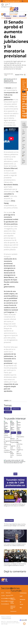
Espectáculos (9, 598)
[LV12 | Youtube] (25, 583)
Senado (7, 409)
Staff (21, 596)
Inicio (2, 593)
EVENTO (15, 473)
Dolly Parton (12, 602)
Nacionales (4, 601)
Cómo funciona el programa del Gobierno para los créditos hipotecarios (8, 443)
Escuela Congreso (9, 520)
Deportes (8, 595)
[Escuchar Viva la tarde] (26, 15)
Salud (7, 604)
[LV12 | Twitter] (25, 580)
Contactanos (23, 593)
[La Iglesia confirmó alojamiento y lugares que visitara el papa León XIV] (12, 435)
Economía (3, 604)
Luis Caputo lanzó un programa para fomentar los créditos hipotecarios (15, 544)
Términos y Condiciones (6, 616)
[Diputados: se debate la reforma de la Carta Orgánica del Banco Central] (19, 435)
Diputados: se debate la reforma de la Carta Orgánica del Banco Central (15, 564)
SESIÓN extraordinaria (10, 500)
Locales (3, 595)
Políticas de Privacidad (6, 618)
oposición (8, 412)
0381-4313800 (4, 624)
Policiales (8, 593)
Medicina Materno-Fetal (12, 607)
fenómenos (13, 611)
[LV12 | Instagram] (22, 583)
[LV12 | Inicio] (27, 588)
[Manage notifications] (24, 623)
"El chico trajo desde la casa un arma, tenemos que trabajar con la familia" (15, 524)
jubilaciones (16, 409)
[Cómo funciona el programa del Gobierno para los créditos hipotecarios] (6, 433)
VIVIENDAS (7, 540)
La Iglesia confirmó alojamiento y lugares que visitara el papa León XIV (14, 447)
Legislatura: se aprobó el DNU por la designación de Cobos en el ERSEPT (14, 505)
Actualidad (4, 598)
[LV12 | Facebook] (22, 580)
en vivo (19, 432)
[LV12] (4, 581)
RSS (21, 607)
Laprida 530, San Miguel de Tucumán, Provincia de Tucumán (9, 622)
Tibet (11, 595)
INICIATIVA (7, 431)
